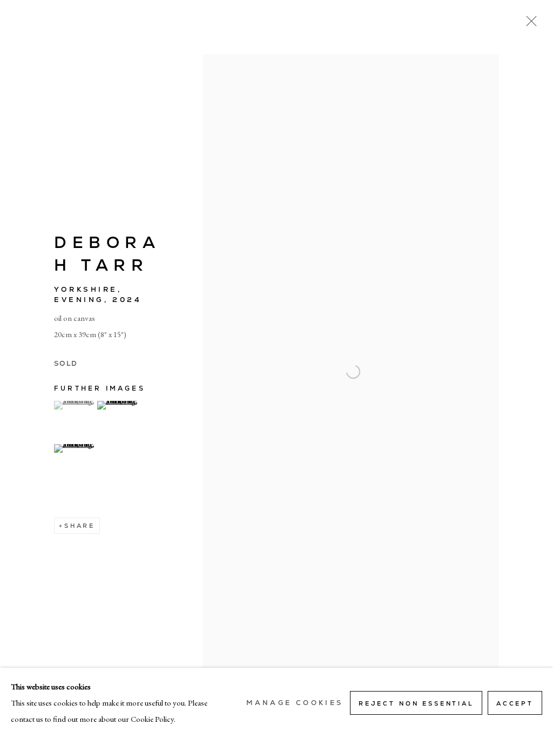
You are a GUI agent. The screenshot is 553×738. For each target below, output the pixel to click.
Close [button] (529, 24)
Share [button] (79, 525)
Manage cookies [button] (294, 703)
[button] (74, 405)
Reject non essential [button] (416, 703)
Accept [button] (515, 703)
